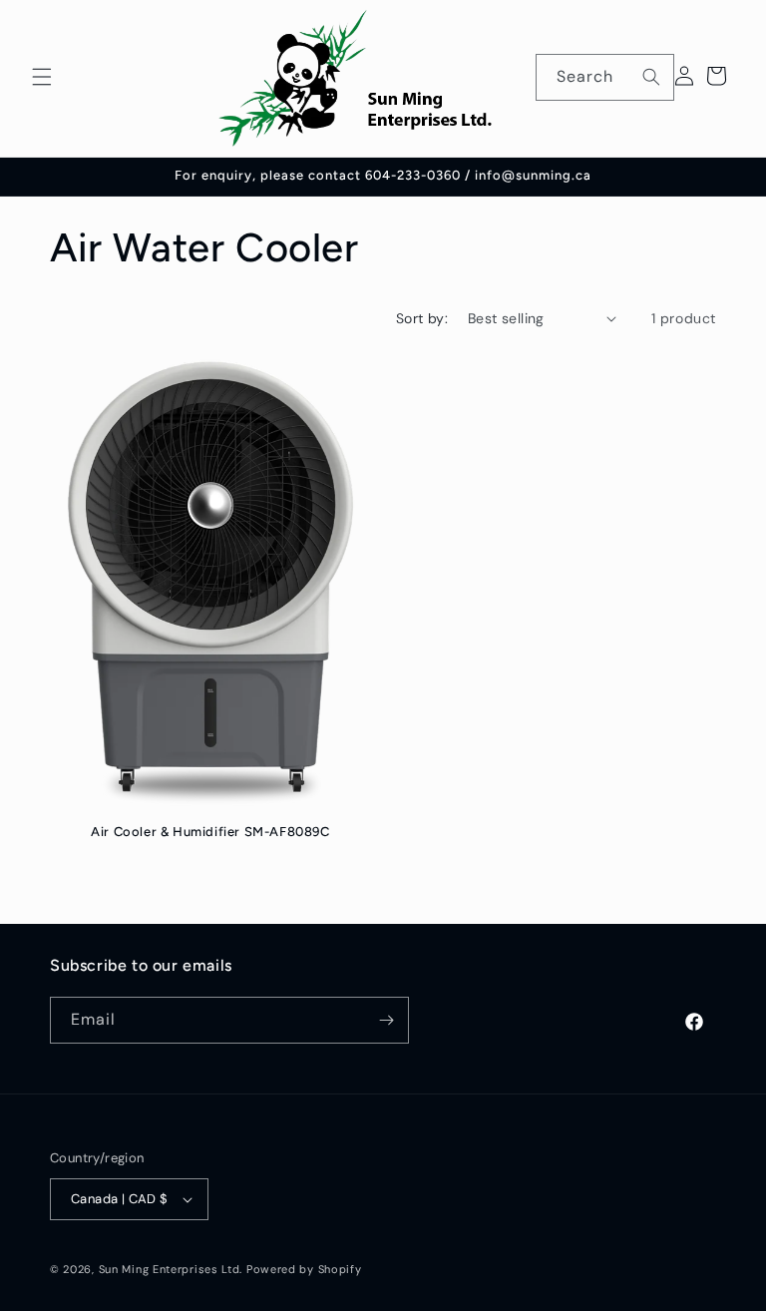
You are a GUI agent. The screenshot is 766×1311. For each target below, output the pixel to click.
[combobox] (605, 77)
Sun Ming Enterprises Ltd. (171, 1269)
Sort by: (422, 318)
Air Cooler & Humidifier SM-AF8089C (210, 831)
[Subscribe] (386, 1020)
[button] (42, 77)
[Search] (651, 77)
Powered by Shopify (304, 1269)
